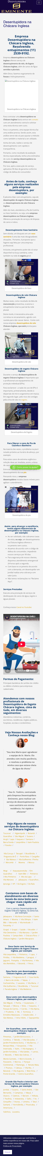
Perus (30, 963)
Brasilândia (30, 853)
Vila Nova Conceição (23, 916)
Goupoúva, (21, 1046)
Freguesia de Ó (10, 856)
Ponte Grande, (9, 1074)
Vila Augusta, (18, 1071)
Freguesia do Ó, (19, 977)
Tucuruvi (7, 833)
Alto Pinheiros (10, 877)
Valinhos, (7, 1112)
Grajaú (6, 929)
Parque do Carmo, (11, 1009)
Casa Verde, (34, 977)
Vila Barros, (31, 1043)
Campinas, (19, 1093)
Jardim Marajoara (26, 938)
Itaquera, (33, 1006)
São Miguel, (8, 1003)
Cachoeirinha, (9, 983)
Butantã (31, 833)
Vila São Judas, (29, 1040)
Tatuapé (19, 853)
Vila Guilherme (25, 859)
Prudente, (10, 1012)
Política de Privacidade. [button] (12, 1146)
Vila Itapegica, (28, 1048)
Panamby (7, 925)
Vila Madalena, (19, 957)
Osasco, (6, 1096)
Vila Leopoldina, (9, 954)
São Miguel (19, 836)
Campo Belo (18, 935)
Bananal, (6, 1071)
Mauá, (28, 1093)
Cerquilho (7, 1101)
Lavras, (35, 1051)
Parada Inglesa (11, 989)
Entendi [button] (7, 1152)
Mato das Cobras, (22, 1055)
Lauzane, (21, 983)
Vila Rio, (28, 1068)
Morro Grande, (26, 1059)
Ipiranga (6, 884)
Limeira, (26, 1101)
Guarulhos (7, 836)
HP (14, 884)
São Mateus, (8, 1018)
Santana (29, 839)
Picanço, (9, 1068)
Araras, (17, 1101)
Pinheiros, (23, 954)
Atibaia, (35, 1096)
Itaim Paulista (33, 842)
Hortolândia (18, 1104)
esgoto (24, 400)
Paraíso (8, 845)
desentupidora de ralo (26, 323)
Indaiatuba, (19, 1098)
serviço (16, 908)
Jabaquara (23, 879)
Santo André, (27, 1089)
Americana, (8, 1108)
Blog (31, 735)
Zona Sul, (34, 910)
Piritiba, (6, 957)
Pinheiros (34, 874)
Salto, (29, 1098)
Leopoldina (20, 842)
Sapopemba (34, 1018)
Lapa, (33, 954)
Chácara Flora (31, 935)
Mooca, (16, 1006)
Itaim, (17, 1048)
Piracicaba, (30, 1104)
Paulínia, (8, 1098)
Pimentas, (7, 1036)
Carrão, (24, 1009)
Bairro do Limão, (13, 980)
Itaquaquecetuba (20, 871)
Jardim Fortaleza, (10, 1051)
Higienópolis (20, 833)
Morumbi (9, 862)
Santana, (7, 977)
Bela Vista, (31, 1071)
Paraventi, (7, 1062)
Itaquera (20, 839)
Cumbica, (7, 1040)
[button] (25, 467)
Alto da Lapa (26, 877)
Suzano (30, 836)
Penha (35, 859)
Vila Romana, (27, 960)
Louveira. (16, 1112)
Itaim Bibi (22, 874)
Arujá (5, 839)
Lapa (12, 839)
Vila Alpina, (34, 1009)
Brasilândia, (23, 986)
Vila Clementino (9, 932)
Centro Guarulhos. (26, 1074)
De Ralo (31, 884)
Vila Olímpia (26, 919)
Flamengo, (20, 1065)
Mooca (31, 862)
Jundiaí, (6, 1089)
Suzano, (15, 1089)
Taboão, (17, 1040)
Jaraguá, (30, 957)
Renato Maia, (33, 1065)
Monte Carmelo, (10, 1059)
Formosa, (27, 1012)
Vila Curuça (8, 853)
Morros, (18, 1062)
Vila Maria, (32, 983)
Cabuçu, (19, 1068)
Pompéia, (15, 960)
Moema (22, 862)
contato (35, 119)
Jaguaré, (6, 960)
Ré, (18, 1012)
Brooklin (31, 929)
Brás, (24, 1006)
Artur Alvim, (21, 1018)
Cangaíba (35, 856)
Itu (36, 1098)
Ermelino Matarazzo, (11, 1015)
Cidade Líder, (28, 1015)
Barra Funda (8, 842)
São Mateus (11, 859)
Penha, (18, 1003)
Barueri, (26, 1096)
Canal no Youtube (23, 607)
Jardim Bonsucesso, (22, 1036)
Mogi (5, 871)
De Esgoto (21, 884)
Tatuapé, (6, 1006)
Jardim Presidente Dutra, (13, 1043)
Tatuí (35, 1101)
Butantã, (21, 963)
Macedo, (8, 1055)
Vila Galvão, (25, 1051)
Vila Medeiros (25, 989)
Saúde (22, 929)
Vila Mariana (8, 879)
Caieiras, (16, 1096)
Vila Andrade (25, 922)
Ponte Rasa (24, 856)
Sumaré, (6, 1104)
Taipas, (25, 980)
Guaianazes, (29, 1003)
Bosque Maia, (8, 1046)
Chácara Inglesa (9, 938)
